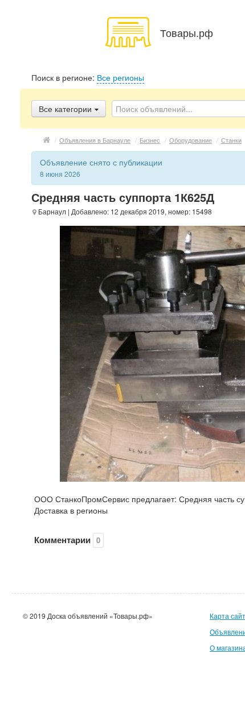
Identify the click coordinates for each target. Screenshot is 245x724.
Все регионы (120, 77)
